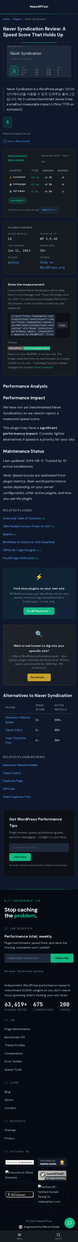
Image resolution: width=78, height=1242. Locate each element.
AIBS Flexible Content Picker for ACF (29, 526)
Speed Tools (13, 1070)
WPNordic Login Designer (22, 550)
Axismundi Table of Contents (24, 518)
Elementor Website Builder (20, 765)
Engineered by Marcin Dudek (42, 1226)
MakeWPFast (39, 7)
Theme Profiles (15, 1045)
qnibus (13, 262)
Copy (62, 325)
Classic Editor (14, 730)
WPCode (9, 789)
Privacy (10, 1138)
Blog (7, 1092)
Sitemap (10, 1130)
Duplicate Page (13, 781)
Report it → (48, 209)
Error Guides (13, 1061)
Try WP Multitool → (39, 611)
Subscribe (62, 958)
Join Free (20, 857)
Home (6, 19)
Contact (10, 1108)
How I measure (44, 367)
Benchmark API (15, 1037)
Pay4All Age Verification (21, 558)
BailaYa (9, 534)
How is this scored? (18, 141)
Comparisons (14, 1053)
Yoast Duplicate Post (17, 797)
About (9, 1100)
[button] (69, 1223)
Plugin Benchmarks (17, 1029)
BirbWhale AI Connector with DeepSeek (29, 542)
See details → (39, 677)
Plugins (17, 19)
